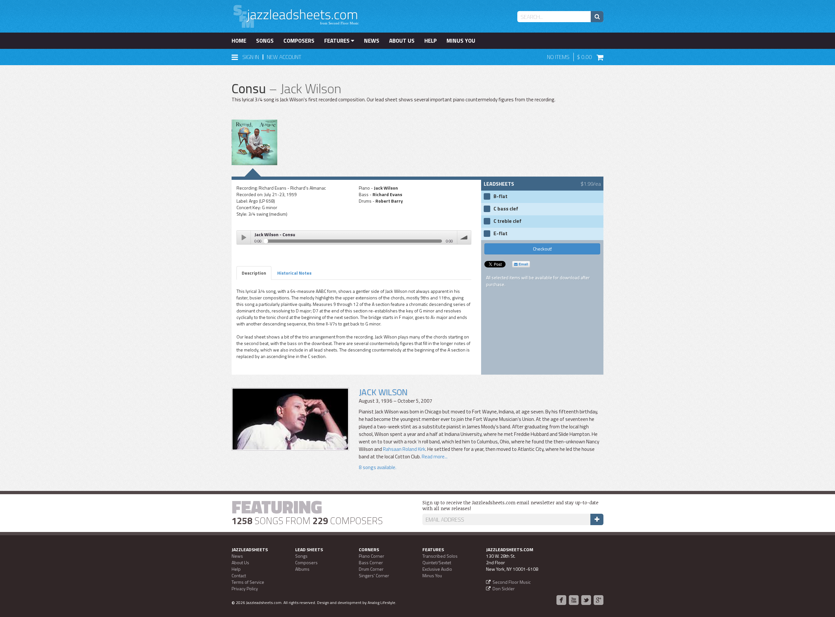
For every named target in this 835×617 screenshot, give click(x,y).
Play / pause (243, 237)
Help (430, 40)
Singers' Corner (374, 575)
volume (464, 237)
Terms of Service (248, 582)
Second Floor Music (512, 582)
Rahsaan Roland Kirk (404, 449)
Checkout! (542, 248)
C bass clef (505, 208)
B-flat (500, 196)
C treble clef (507, 221)
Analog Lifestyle (381, 602)
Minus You (461, 40)
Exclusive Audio (437, 569)
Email (523, 264)
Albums (302, 569)
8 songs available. (377, 467)
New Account (284, 57)
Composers (298, 40)
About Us (402, 40)
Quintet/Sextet (436, 562)
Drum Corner (371, 569)
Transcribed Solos (440, 555)
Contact (239, 575)
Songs (265, 40)
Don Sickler (504, 588)
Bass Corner (371, 562)
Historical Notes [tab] (294, 272)
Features (337, 40)
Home (239, 40)
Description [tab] (254, 272)
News (371, 40)
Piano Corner (371, 555)
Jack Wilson (383, 392)
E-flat (500, 233)
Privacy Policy (245, 588)
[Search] (597, 16)
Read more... (434, 456)
